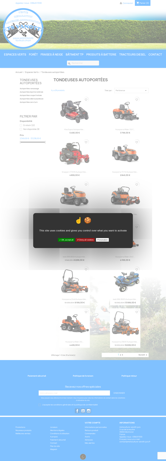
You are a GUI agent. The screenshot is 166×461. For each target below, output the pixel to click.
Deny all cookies (86, 240)
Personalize (102, 240)
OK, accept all (67, 240)
